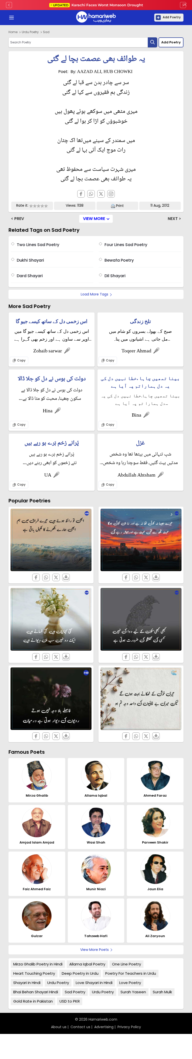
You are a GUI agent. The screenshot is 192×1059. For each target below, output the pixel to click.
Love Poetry (130, 982)
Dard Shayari (30, 276)
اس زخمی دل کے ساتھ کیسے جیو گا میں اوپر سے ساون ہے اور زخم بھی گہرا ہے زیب (51, 335)
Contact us (80, 1026)
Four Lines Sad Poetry (125, 245)
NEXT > (174, 218)
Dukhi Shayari (30, 260)
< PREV (17, 218)
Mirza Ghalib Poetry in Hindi (37, 964)
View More (94, 218)
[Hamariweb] (96, 17)
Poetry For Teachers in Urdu (130, 973)
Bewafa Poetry (119, 260)
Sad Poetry (75, 992)
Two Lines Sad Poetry (38, 245)
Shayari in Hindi (26, 982)
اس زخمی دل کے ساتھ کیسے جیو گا (52, 321)
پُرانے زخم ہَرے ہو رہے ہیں (51, 443)
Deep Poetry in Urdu (80, 973)
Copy (21, 360)
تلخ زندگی (140, 321)
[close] (185, 5)
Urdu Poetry (30, 32)
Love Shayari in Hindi (94, 982)
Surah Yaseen (133, 992)
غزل (140, 443)
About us (58, 1026)
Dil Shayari (115, 276)
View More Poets (94, 949)
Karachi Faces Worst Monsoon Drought (98, 5)
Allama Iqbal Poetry (87, 964)
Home (13, 32)
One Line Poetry (126, 964)
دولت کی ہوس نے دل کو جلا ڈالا (52, 379)
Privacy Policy (129, 1026)
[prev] (9, 5)
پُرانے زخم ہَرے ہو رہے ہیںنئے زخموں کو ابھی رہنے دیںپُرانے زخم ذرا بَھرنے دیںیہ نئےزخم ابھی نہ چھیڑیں (51, 458)
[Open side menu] (10, 17)
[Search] (152, 42)
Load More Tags (94, 294)
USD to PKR (70, 1001)
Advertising (104, 1026)
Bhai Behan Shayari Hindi (35, 992)
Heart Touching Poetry (34, 973)
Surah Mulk (162, 992)
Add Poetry (172, 17)
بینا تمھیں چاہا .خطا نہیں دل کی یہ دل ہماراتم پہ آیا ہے (140, 382)
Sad (46, 32)
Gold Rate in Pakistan (33, 1001)
